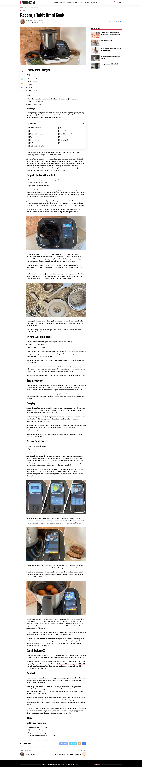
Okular (60, 143)
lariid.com (27, 2)
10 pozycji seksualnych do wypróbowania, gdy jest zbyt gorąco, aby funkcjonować (111, 33)
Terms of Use (74, 764)
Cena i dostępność (63, 140)
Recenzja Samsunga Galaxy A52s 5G (109, 64)
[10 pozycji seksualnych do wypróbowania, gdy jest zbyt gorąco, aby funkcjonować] (95, 35)
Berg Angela (29, 20)
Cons (32, 131)
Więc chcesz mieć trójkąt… (107, 40)
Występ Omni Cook (34, 140)
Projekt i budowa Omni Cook (37, 134)
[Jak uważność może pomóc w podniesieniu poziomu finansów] (95, 50)
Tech (23, 10)
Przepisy (61, 137)
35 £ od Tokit (62, 323)
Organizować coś (34, 137)
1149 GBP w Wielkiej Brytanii (67, 664)
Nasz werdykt (63, 131)
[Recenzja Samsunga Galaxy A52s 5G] (95, 66)
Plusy (61, 128)
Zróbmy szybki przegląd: (36, 127)
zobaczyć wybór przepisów (68, 434)
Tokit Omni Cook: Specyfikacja (38, 146)
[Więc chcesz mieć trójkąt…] (95, 43)
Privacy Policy (64, 764)
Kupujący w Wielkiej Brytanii (54, 657)
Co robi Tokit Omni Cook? (65, 134)
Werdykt (32, 143)
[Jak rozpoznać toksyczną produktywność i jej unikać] (95, 58)
